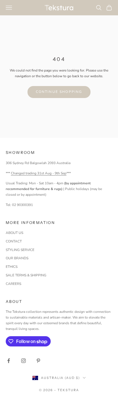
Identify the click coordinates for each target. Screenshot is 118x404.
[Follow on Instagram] (23, 361)
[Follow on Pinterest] (38, 361)
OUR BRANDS (17, 258)
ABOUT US (14, 232)
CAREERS (13, 283)
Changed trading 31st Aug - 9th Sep (38, 173)
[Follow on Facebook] (8, 361)
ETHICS (11, 266)
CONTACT (14, 241)
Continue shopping (59, 91)
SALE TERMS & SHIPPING (26, 275)
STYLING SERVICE (20, 250)
